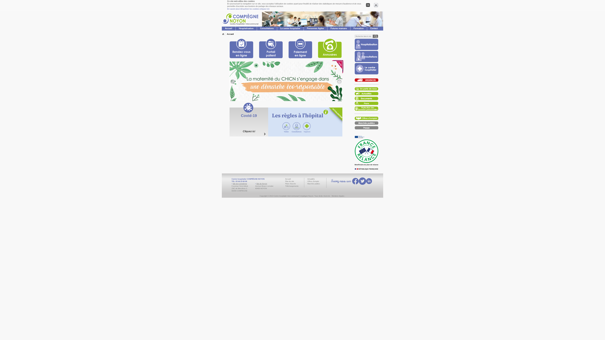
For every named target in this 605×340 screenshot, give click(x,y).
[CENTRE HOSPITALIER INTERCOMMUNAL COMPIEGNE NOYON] (240, 25)
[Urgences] (366, 81)
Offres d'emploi (313, 181)
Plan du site (289, 181)
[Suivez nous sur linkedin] (369, 181)
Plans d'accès (290, 184)
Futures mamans (339, 28)
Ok (368, 5)
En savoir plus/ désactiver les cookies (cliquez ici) (248, 9)
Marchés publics (313, 184)
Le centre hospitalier (290, 28)
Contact (374, 28)
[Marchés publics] (366, 124)
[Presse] (366, 129)
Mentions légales (338, 196)
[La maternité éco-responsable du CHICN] (286, 81)
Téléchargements (292, 186)
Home (223, 34)
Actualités (311, 179)
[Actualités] (366, 90)
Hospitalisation (246, 28)
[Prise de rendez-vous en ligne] (366, 49)
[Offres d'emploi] (366, 119)
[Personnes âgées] (366, 61)
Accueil (228, 28)
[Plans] (366, 104)
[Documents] (366, 99)
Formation (359, 28)
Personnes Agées (315, 28)
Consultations (267, 28)
